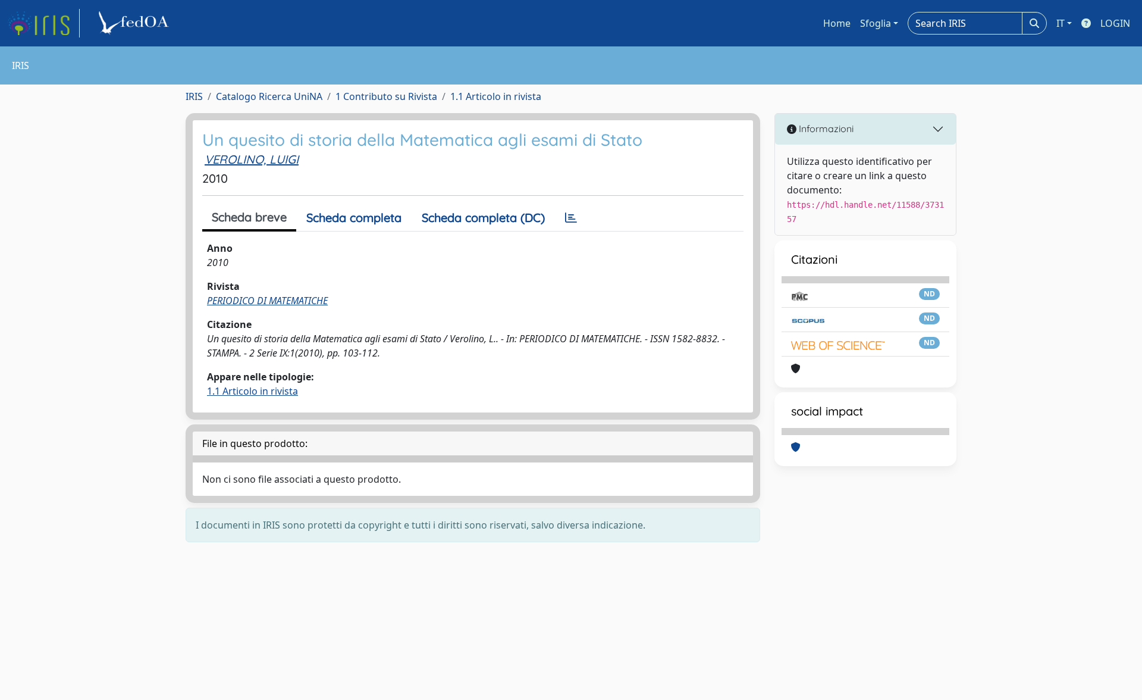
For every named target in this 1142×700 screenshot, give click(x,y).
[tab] (571, 217)
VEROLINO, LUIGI (252, 159)
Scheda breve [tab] (249, 217)
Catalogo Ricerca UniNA (269, 96)
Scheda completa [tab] (353, 217)
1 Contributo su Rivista (386, 96)
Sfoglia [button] (875, 23)
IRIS (194, 96)
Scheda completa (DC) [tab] (483, 217)
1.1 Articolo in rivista (495, 96)
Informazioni (825, 129)
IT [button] (1060, 23)
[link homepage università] (135, 23)
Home (837, 23)
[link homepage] (43, 23)
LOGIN (1115, 23)
